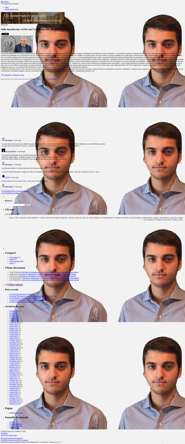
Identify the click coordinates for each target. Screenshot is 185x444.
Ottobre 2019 (13, 346)
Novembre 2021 (14, 321)
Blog (6, 7)
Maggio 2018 (14, 367)
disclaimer (4, 433)
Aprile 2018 (13, 369)
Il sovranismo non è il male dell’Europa (15, 191)
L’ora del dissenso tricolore (10, 193)
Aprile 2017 (13, 377)
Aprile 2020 (13, 336)
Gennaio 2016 (14, 398)
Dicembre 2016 (14, 384)
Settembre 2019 (14, 348)
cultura (11, 259)
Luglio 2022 (13, 313)
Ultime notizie (15, 284)
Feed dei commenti (15, 426)
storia (11, 263)
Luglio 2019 (13, 351)
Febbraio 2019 (14, 357)
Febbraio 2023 (14, 311)
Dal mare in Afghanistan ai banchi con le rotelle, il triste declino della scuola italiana (50, 272)
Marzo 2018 (13, 371)
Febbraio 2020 (14, 340)
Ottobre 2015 (13, 404)
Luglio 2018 (13, 365)
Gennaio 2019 (14, 359)
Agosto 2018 (13, 363)
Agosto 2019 (13, 349)
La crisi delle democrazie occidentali (21, 294)
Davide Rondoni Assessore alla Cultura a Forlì (25, 298)
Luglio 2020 (13, 332)
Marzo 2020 (13, 338)
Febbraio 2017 (14, 380)
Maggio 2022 (14, 315)
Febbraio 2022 (14, 317)
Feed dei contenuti (15, 424)
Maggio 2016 (14, 394)
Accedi (11, 422)
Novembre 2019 (14, 344)
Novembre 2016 (14, 386)
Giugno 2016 (13, 392)
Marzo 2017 (13, 378)
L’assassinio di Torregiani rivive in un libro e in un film (27, 300)
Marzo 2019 (13, 355)
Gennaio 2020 (14, 342)
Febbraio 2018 (14, 373)
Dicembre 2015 (14, 400)
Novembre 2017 (14, 375)
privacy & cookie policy (9, 435)
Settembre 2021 (14, 322)
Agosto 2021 (13, 324)
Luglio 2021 (13, 326)
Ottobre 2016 (13, 388)
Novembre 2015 (14, 402)
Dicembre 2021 (14, 319)
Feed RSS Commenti (21, 440)
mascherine (8, 75)
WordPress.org (14, 428)
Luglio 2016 (13, 390)
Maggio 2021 (14, 328)
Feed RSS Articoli (7, 440)
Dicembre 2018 (14, 361)
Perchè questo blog (11, 9)
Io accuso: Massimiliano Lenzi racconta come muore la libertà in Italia (33, 296)
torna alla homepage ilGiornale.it (12, 438)
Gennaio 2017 (14, 382)
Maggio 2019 (14, 353)
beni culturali (13, 257)
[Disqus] (92, 108)
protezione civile (18, 75)
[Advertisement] (21, 235)
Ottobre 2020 (13, 330)
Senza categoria (51, 79)
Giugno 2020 (13, 334)
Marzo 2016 (13, 396)
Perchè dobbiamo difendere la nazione (22, 302)
